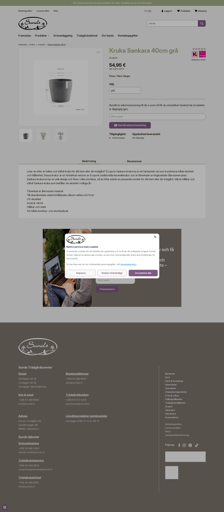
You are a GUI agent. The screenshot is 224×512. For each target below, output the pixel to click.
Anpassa (81, 273)
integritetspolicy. (128, 264)
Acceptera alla (143, 273)
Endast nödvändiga (112, 273)
